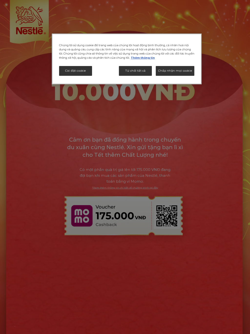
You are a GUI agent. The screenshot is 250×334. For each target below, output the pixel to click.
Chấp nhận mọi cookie (175, 70)
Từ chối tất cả (135, 70)
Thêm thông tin (143, 57)
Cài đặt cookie (75, 70)
